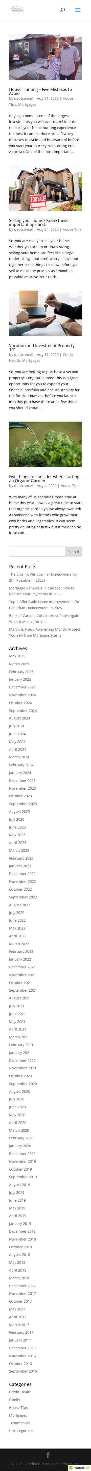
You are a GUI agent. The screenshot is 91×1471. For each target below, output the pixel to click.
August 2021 (19, 998)
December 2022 (22, 873)
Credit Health (20, 1391)
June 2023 (17, 827)
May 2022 (17, 928)
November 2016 (22, 1355)
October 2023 (20, 795)
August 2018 (19, 1254)
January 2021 (20, 1052)
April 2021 (17, 1029)
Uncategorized (21, 1430)
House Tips (72, 229)
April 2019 (17, 1215)
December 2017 (22, 1285)
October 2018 (20, 1247)
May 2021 (17, 1021)
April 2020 (17, 1122)
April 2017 (17, 1316)
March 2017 (19, 1324)
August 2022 (19, 904)
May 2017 (17, 1309)
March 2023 (19, 850)
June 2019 (17, 1200)
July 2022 (16, 912)
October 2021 (20, 982)
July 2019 (16, 1192)
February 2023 (21, 858)
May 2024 (17, 741)
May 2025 (17, 656)
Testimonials (20, 1423)
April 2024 (17, 749)
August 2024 (19, 718)
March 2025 (19, 663)
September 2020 (23, 1083)
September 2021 (23, 990)
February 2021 (21, 1044)
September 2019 (23, 1176)
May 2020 (17, 1114)
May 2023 (17, 834)
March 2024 (19, 757)
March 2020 (19, 1130)
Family (14, 1399)
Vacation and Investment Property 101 (42, 347)
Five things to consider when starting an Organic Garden (44, 478)
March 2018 (19, 1278)
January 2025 (20, 679)
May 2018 (17, 1262)
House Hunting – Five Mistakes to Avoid (40, 91)
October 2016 (20, 1363)
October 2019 (20, 1169)
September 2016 (23, 1371)
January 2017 (20, 1340)
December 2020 (22, 1060)
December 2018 (22, 1231)
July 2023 (16, 819)
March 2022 (19, 943)
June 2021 (17, 1013)
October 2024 (20, 702)
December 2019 (22, 1153)
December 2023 (22, 780)
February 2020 (21, 1137)
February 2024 (21, 764)
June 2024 (17, 733)
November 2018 (22, 1239)
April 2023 (17, 842)
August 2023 (19, 811)
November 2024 (22, 694)
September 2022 (23, 897)
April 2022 (17, 936)
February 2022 (21, 951)
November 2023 (22, 788)
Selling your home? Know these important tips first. (39, 222)
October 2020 (20, 1075)
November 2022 (22, 881)
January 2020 (20, 1145)
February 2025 (21, 671)
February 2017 (21, 1332)
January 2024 (20, 772)
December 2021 (22, 967)
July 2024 (16, 726)
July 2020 (16, 1099)
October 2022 (20, 889)
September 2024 (23, 710)
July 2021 (16, 1005)
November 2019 (22, 1161)
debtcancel (23, 98)
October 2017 (20, 1301)
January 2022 (20, 959)
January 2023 (20, 866)
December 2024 (22, 687)
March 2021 (19, 1037)
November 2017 (22, 1293)
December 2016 (22, 1348)
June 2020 (17, 1106)
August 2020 (19, 1091)
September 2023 (23, 803)
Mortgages (27, 104)
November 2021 (22, 974)
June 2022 (17, 920)
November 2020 (22, 1068)
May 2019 (17, 1208)
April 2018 (17, 1270)
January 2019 (20, 1223)
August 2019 (19, 1184)
